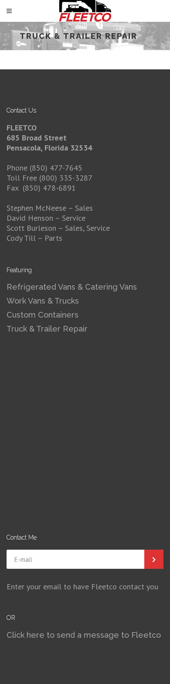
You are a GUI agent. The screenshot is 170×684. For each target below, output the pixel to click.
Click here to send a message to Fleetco (84, 635)
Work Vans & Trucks (43, 300)
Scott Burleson (31, 228)
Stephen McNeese (37, 208)
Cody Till (21, 238)
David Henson (31, 218)
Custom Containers (42, 314)
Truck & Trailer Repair (47, 328)
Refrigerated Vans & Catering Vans (72, 286)
